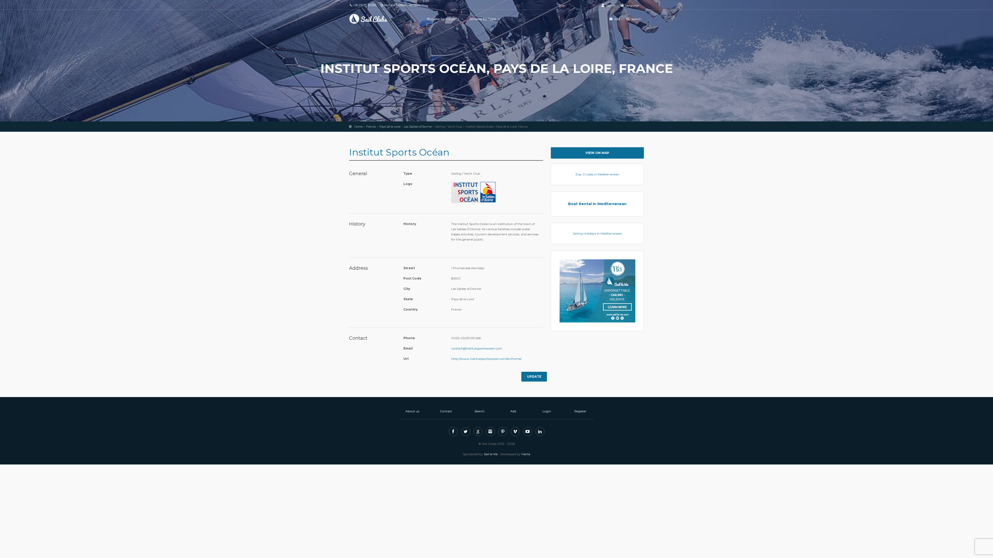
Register (580, 411)
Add (616, 19)
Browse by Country (443, 19)
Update (534, 376)
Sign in (610, 5)
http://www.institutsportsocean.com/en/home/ (486, 359)
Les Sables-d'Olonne (418, 126)
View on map (597, 153)
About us (412, 411)
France (371, 126)
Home (358, 126)
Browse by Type (483, 19)
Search (635, 19)
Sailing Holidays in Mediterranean (597, 233)
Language (632, 5)
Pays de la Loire (389, 126)
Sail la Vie (491, 454)
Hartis (525, 454)
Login (547, 411)
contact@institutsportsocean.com (476, 348)
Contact (446, 411)
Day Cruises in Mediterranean (597, 174)
